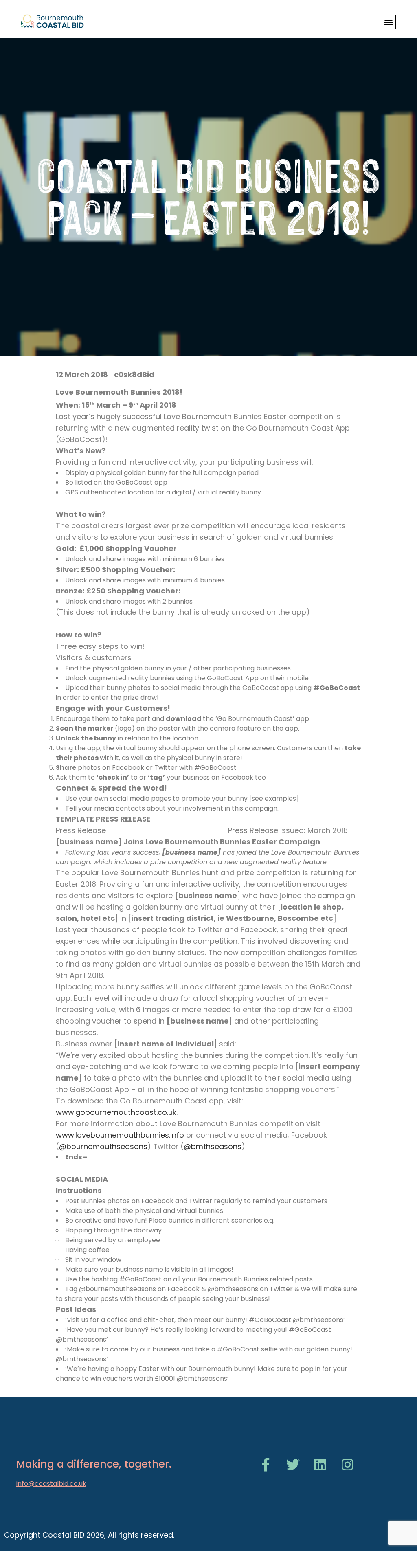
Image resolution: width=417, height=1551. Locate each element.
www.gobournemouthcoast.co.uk (116, 1112)
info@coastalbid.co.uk (51, 1483)
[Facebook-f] (265, 1464)
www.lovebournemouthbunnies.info (120, 1135)
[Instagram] (347, 1464)
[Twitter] (293, 1464)
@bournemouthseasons (103, 1146)
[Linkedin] (320, 1464)
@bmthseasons (212, 1146)
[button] (389, 22)
